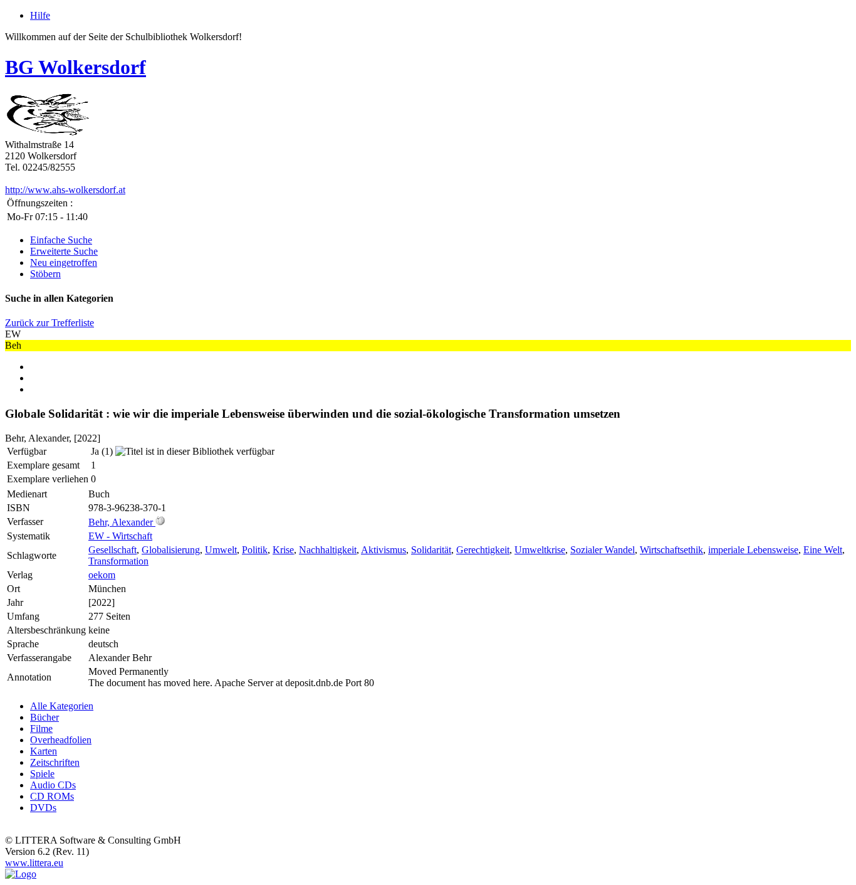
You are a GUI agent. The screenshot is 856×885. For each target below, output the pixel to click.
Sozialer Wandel (602, 549)
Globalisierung (171, 549)
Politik (255, 549)
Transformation (118, 561)
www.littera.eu (34, 862)
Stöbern (45, 273)
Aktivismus (383, 549)
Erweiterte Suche (64, 251)
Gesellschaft (112, 549)
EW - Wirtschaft (120, 536)
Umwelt (221, 549)
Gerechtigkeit (482, 549)
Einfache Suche (61, 240)
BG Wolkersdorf (75, 67)
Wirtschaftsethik (671, 549)
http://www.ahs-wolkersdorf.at (65, 189)
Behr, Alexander (120, 522)
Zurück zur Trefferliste (49, 322)
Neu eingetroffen (63, 262)
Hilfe (40, 15)
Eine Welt (822, 549)
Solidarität (431, 549)
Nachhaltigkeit (328, 549)
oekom (101, 575)
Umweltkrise (539, 549)
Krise (283, 549)
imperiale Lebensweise (753, 549)
